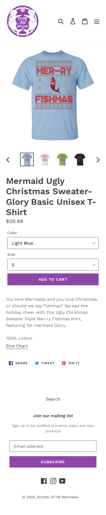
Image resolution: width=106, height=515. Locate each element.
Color (12, 233)
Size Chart (17, 345)
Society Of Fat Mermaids (57, 497)
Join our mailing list (53, 415)
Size (11, 254)
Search (53, 399)
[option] (27, 159)
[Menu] (97, 21)
